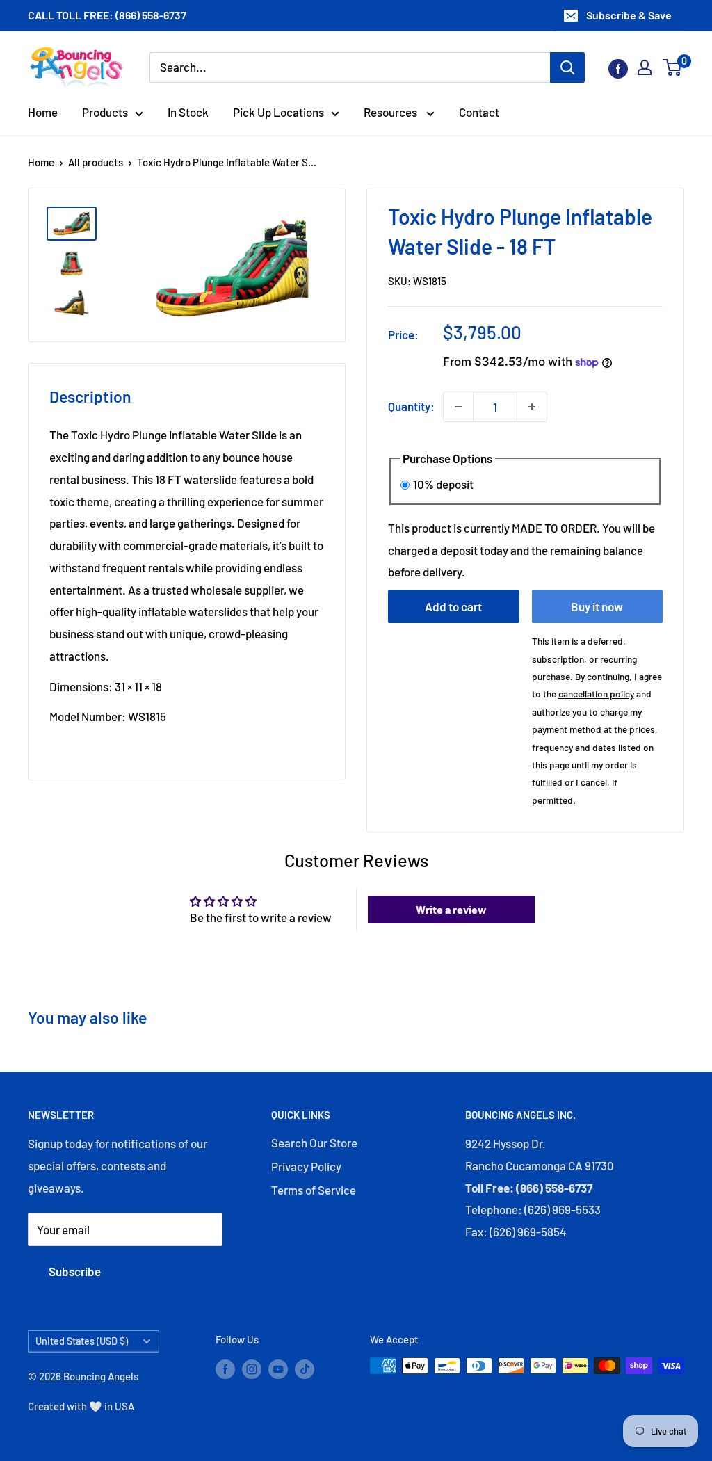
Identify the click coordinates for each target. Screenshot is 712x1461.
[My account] (645, 67)
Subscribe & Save (629, 15)
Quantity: (411, 406)
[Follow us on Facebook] (618, 67)
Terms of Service (313, 1190)
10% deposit (443, 484)
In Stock (188, 112)
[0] (672, 67)
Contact (479, 112)
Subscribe (75, 1271)
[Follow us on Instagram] (251, 1367)
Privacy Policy (306, 1166)
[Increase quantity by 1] (532, 406)
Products (105, 112)
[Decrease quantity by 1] (458, 406)
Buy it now (597, 606)
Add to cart (453, 606)
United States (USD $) (81, 1341)
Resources (391, 112)
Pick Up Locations (278, 112)
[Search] (567, 67)
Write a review (451, 909)
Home (43, 112)
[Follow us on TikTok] (304, 1367)
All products (95, 162)
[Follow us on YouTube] (278, 1367)
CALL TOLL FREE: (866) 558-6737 (107, 15)
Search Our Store (314, 1142)
